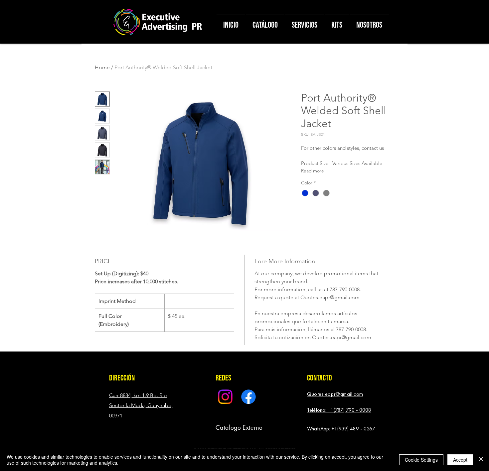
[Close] (481, 460)
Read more (312, 171)
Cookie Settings (421, 459)
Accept (460, 459)
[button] (123, 378)
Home (102, 67)
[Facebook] (248, 396)
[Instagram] (225, 396)
